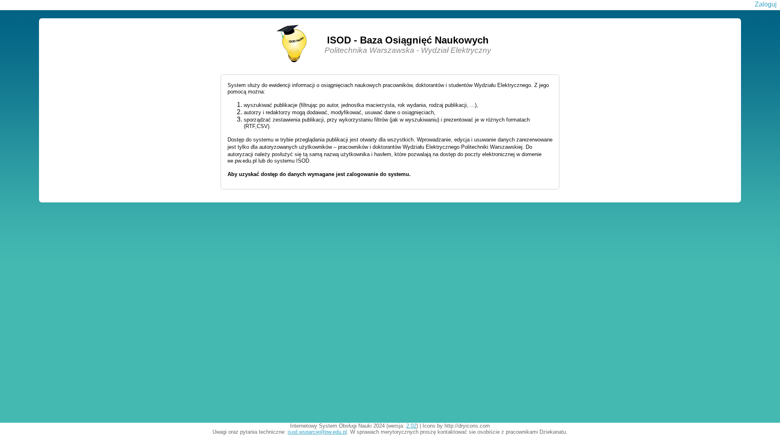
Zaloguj (766, 4)
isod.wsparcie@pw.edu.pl (317, 432)
